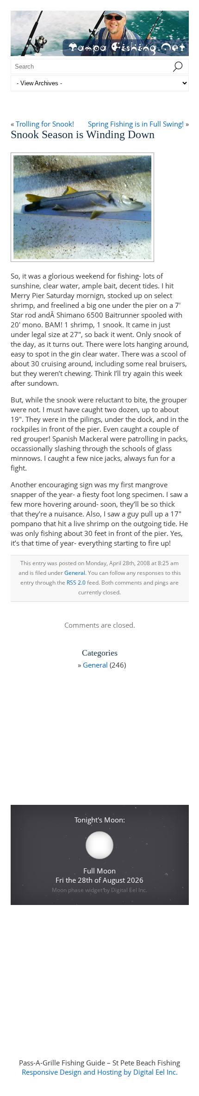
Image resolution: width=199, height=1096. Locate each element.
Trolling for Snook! (45, 123)
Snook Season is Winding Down (83, 134)
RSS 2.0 (76, 582)
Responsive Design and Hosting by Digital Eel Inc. (100, 1072)
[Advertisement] (99, 740)
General (74, 573)
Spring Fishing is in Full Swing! (136, 123)
